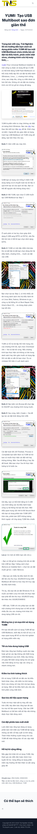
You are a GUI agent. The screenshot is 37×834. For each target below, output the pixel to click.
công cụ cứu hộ (25, 781)
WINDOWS (24, 778)
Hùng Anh (14, 30)
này (20, 129)
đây (29, 126)
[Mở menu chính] (32, 3)
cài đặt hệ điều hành (12, 781)
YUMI (4, 65)
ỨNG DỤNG (15, 778)
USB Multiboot (17, 783)
